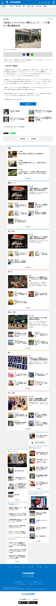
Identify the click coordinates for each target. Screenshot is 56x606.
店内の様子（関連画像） (12, 66)
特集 (45, 6)
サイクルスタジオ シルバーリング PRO (14, 126)
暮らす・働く (31, 6)
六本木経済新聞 (13, 2)
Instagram (46, 2)
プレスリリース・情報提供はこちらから (34, 581)
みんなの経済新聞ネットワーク (28, 594)
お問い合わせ (32, 584)
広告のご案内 (40, 584)
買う (24, 6)
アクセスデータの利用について (21, 584)
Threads (49, 2)
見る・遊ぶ (18, 6)
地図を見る (28, 104)
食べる (11, 6)
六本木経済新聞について (19, 581)
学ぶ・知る (38, 6)
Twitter (43, 2)
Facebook (40, 2)
